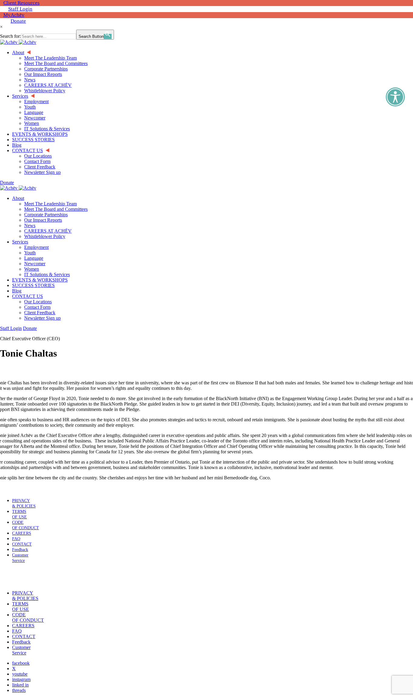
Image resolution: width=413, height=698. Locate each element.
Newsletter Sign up (42, 318)
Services (20, 241)
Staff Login (20, 9)
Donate (18, 21)
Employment (36, 247)
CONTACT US (27, 296)
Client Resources (21, 3)
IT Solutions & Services (47, 274)
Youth (30, 252)
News (29, 225)
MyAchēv (13, 15)
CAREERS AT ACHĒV (48, 230)
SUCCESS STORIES (33, 285)
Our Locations (38, 301)
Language (33, 258)
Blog (16, 290)
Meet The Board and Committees (56, 209)
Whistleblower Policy (44, 236)
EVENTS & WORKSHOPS (40, 279)
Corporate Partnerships (46, 214)
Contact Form (37, 307)
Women (31, 269)
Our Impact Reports (43, 220)
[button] (19, 576)
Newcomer (34, 263)
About (18, 198)
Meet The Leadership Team (50, 203)
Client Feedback (39, 312)
